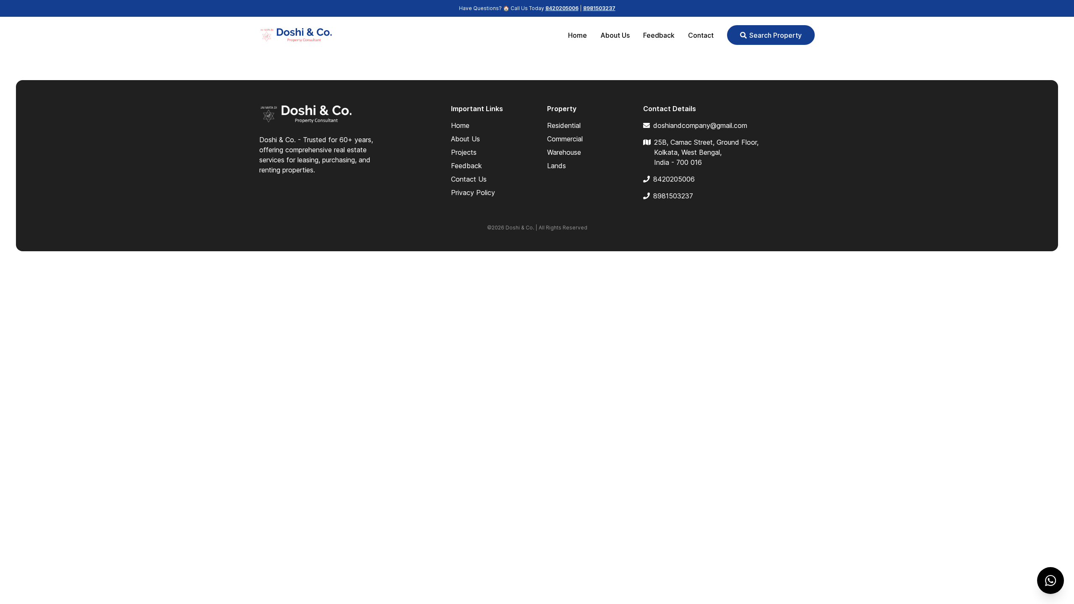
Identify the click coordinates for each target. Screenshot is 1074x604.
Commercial (565, 139)
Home (577, 35)
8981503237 (599, 8)
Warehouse (564, 152)
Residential (564, 125)
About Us (615, 35)
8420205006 (562, 8)
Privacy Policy (473, 192)
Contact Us (469, 179)
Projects (464, 152)
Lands (556, 165)
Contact (701, 35)
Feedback (659, 35)
